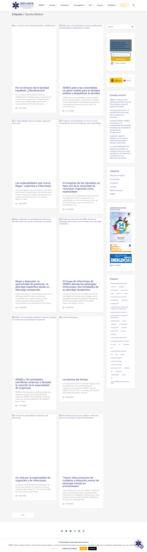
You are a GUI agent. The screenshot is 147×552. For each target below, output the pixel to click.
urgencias (118, 371)
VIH (111, 378)
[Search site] (133, 5)
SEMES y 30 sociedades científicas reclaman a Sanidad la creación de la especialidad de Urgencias (33, 384)
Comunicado (115, 179)
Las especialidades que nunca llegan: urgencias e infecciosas (33, 184)
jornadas (113, 334)
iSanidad (124, 327)
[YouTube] (70, 531)
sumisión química (116, 364)
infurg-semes (123, 324)
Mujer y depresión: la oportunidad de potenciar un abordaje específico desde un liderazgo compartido (32, 285)
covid (112, 293)
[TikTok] (83, 531)
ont (112, 348)
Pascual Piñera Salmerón (118, 351)
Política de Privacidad (120, 65)
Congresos (114, 183)
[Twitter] (62, 531)
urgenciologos (115, 375)
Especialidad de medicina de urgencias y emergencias (119, 308)
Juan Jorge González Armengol (120, 341)
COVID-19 (119, 293)
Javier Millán (114, 331)
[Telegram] (66, 531)
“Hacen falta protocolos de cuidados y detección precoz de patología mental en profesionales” (81, 482)
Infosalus (113, 324)
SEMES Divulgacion (116, 358)
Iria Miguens (114, 327)
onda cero (126, 344)
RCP (112, 354)
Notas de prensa (116, 190)
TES (112, 371)
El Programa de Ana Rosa (118, 297)
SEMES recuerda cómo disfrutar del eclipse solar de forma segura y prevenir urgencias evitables (120, 103)
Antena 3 (113, 287)
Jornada (113, 187)
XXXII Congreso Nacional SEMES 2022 (120, 382)
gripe (124, 321)
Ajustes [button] (55, 548)
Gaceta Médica (115, 321)
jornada (123, 331)
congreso (121, 287)
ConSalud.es (114, 290)
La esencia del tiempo (75, 379)
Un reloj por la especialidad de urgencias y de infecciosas (32, 479)
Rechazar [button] (92, 548)
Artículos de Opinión (117, 176)
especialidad (115, 303)
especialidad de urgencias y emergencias (119, 316)
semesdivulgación (116, 361)
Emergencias (115, 300)
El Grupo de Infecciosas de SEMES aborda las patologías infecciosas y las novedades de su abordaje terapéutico (80, 285)
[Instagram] (75, 531)
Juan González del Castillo (118, 337)
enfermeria (124, 300)
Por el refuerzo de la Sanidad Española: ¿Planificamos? (32, 89)
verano (124, 375)
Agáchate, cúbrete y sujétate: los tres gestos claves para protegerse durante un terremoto (119, 139)
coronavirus (124, 290)
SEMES (112, 194)
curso (126, 293)
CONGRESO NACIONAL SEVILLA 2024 (118, 209)
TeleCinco (126, 368)
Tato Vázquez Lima (116, 368)
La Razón (113, 344)
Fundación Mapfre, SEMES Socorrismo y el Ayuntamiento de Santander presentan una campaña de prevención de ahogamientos (120, 126)
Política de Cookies (69, 548)
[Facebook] (79, 531)
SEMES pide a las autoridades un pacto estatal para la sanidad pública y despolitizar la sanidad (81, 90)
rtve (116, 354)
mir (119, 344)
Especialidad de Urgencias (119, 312)
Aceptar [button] (83, 548)
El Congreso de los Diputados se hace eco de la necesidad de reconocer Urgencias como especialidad (81, 187)
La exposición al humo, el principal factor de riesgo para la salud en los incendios (119, 113)
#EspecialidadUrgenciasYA (119, 283)
